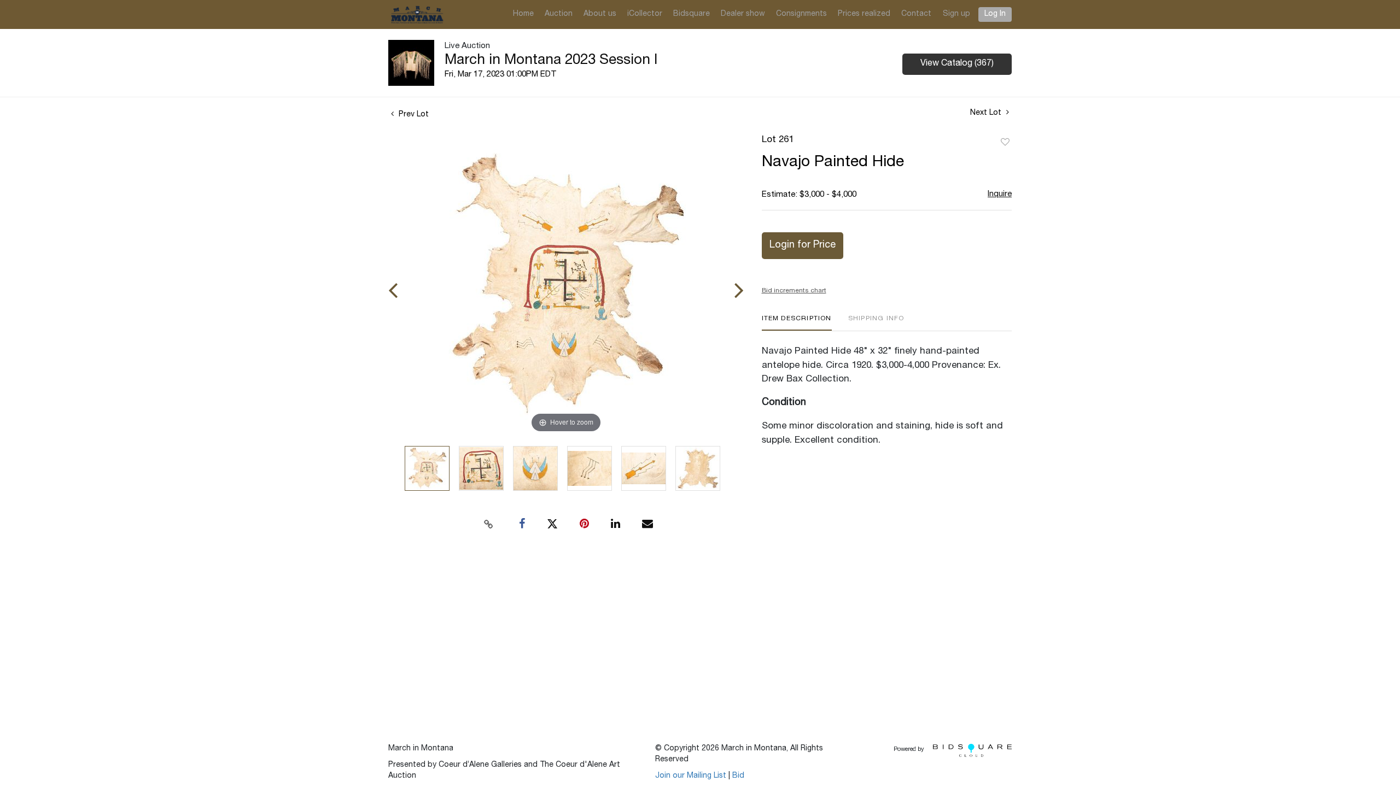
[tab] (797, 323)
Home (523, 14)
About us (600, 14)
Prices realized (864, 14)
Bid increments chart (794, 290)
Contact (916, 14)
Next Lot (987, 113)
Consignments (801, 14)
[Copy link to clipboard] (488, 524)
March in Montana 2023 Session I (551, 61)
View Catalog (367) (957, 64)
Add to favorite (1005, 142)
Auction (559, 14)
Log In (995, 14)
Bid (738, 776)
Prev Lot (412, 115)
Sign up (956, 14)
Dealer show (743, 14)
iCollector (644, 14)
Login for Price (802, 245)
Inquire (1000, 194)
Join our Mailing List (690, 776)
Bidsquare (691, 14)
